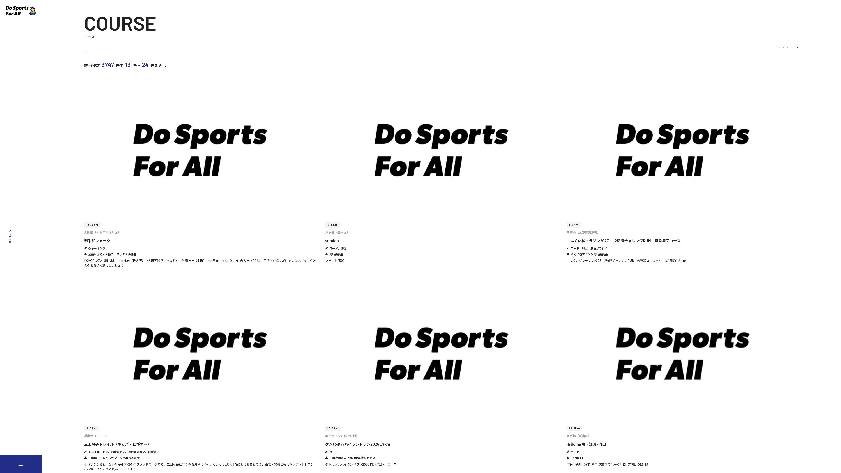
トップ (780, 47)
